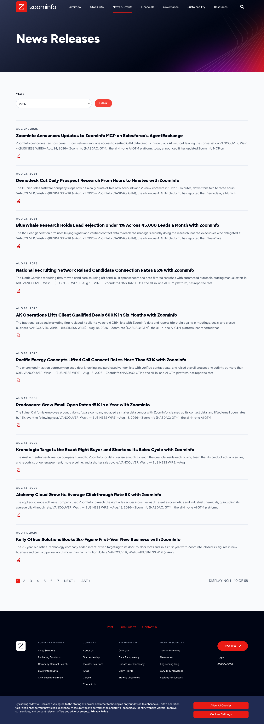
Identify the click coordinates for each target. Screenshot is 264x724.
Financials (147, 7)
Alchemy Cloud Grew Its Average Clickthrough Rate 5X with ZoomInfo (88, 494)
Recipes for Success (171, 677)
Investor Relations (93, 664)
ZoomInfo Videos (170, 650)
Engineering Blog (169, 664)
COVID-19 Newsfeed (171, 670)
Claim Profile (126, 670)
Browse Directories (129, 677)
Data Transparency (129, 657)
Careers (87, 677)
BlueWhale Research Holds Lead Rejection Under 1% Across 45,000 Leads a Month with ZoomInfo (117, 225)
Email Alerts (127, 627)
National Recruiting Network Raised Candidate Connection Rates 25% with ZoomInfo (105, 270)
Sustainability (196, 7)
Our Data (124, 650)
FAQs (86, 670)
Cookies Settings (221, 714)
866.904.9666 (225, 664)
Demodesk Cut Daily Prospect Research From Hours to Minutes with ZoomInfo (97, 180)
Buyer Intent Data (48, 670)
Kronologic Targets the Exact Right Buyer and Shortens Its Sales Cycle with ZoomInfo (105, 449)
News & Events (122, 7)
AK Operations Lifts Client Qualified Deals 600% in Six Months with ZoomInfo (96, 315)
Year (20, 94)
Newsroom (166, 657)
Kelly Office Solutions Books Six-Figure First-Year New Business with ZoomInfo (98, 539)
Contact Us (89, 684)
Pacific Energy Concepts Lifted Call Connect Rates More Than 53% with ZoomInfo (101, 360)
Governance (171, 7)
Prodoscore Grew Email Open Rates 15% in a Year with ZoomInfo (83, 405)
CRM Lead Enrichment (50, 677)
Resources (220, 7)
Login (220, 657)
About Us (88, 650)
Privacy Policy (99, 711)
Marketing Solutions (49, 657)
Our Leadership (91, 657)
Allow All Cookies (221, 705)
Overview (75, 7)
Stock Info (97, 7)
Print (110, 627)
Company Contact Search (52, 664)
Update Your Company (132, 664)
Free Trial (230, 646)
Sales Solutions (46, 650)
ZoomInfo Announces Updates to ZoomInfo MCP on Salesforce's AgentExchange (99, 135)
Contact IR (149, 627)
